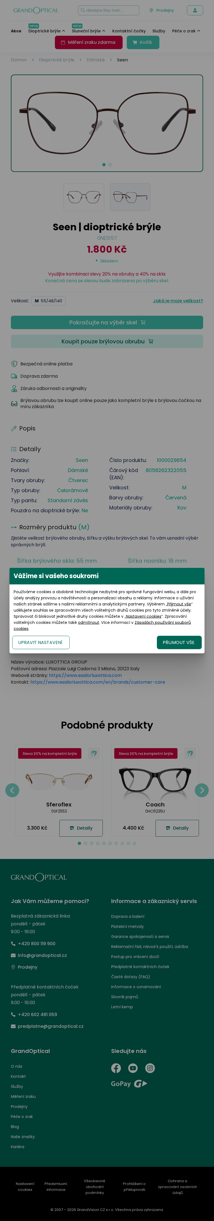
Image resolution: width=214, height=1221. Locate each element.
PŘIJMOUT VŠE (178, 642)
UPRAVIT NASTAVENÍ (40, 642)
